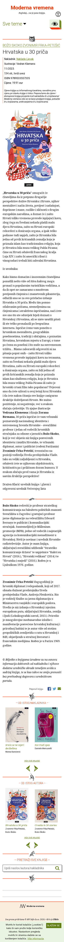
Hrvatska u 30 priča (16, 828)
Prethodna (28, 769)
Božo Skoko (12, 45)
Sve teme (13, 24)
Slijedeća (36, 769)
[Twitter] (54, 688)
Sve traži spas (43, 746)
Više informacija (35, 938)
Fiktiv (56, 919)
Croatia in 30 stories (46, 828)
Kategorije (55, 24)
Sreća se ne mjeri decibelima (14, 748)
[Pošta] (59, 689)
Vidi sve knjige (32, 761)
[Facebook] (49, 688)
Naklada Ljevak (25, 59)
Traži (57, 868)
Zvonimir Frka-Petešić (41, 45)
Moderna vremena (32, 7)
